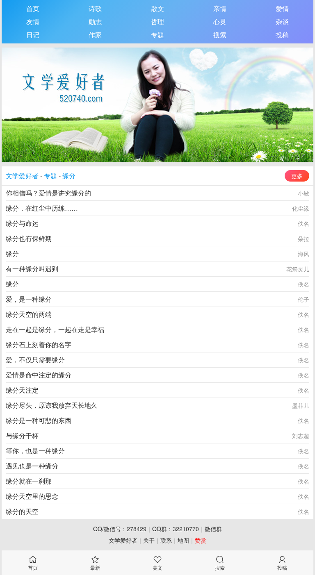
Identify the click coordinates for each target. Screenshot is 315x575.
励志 (95, 21)
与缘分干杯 (22, 435)
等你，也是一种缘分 (35, 450)
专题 (157, 34)
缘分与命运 (22, 223)
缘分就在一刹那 (29, 481)
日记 (32, 34)
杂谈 (282, 21)
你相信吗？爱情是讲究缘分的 (48, 193)
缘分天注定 (22, 390)
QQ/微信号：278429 (119, 529)
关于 (149, 540)
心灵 (219, 21)
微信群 (213, 529)
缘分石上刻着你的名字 (38, 344)
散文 (157, 8)
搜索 (219, 34)
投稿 (282, 34)
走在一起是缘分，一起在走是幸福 (55, 329)
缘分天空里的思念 (32, 496)
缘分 (68, 175)
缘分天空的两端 (29, 314)
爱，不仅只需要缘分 (35, 359)
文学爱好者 (22, 175)
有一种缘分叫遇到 (32, 268)
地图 (183, 540)
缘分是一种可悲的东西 (38, 420)
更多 (297, 176)
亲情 (219, 8)
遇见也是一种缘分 (32, 465)
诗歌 (95, 8)
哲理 (157, 21)
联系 (166, 540)
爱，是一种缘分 (29, 299)
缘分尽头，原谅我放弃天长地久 (52, 405)
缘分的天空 (22, 511)
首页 (32, 8)
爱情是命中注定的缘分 (38, 375)
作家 (95, 34)
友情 (32, 21)
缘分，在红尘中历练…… (42, 208)
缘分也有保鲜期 (29, 238)
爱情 (282, 8)
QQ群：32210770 (175, 529)
